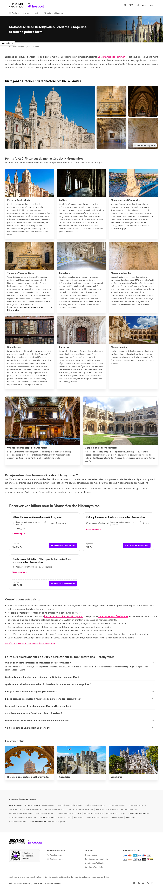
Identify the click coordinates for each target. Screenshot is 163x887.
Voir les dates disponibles (63, 545)
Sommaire (6, 43)
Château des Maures (33, 809)
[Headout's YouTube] (143, 883)
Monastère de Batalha (45, 813)
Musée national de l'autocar (69, 813)
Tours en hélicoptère (56, 821)
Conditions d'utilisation (95, 863)
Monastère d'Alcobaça (115, 813)
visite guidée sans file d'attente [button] (113, 616)
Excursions (78, 817)
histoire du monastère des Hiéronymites (63, 616)
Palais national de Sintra (55, 809)
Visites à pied (117, 817)
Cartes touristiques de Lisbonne (22, 817)
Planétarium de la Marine (107, 809)
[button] (50, 117)
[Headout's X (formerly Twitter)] (152, 883)
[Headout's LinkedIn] (134, 883)
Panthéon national (129, 809)
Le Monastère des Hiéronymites (113, 56)
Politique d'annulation (94, 867)
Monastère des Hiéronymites (20, 46)
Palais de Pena (48, 805)
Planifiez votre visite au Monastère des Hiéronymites (30, 643)
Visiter (37, 13)
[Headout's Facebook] (148, 883)
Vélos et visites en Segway (97, 817)
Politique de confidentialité (96, 859)
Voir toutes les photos (146, 145)
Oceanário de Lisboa (137, 805)
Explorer (15, 13)
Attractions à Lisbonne (53, 13)
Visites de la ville (64, 817)
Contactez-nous (56, 859)
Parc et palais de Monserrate (81, 809)
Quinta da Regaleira (117, 805)
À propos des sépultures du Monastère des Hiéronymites (25, 308)
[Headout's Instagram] (139, 883)
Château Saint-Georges (95, 805)
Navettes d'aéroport (17, 821)
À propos (27, 13)
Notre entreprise (92, 855)
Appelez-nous (56, 855)
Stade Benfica (15, 809)
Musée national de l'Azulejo (20, 813)
